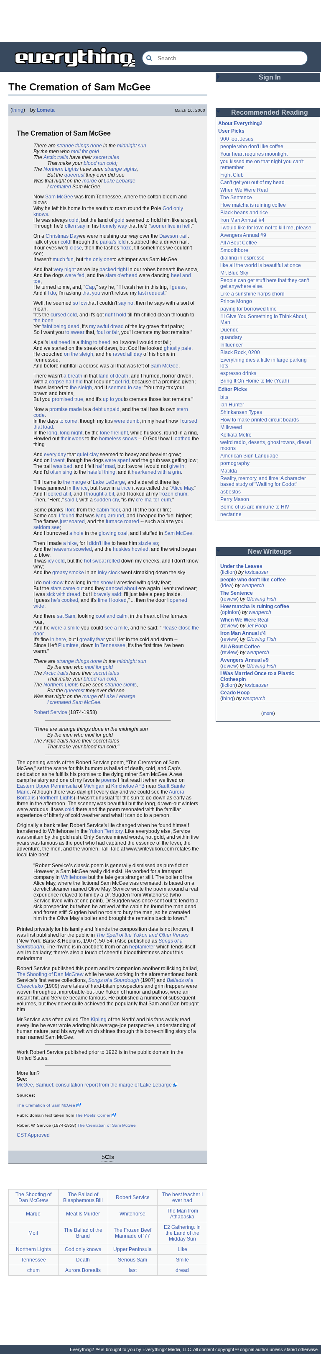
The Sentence (236, 197)
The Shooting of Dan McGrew (50, 974)
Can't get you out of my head (252, 182)
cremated (60, 187)
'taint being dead (60, 326)
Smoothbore (234, 250)
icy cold (56, 561)
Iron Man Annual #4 (242, 220)
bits (224, 397)
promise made (65, 409)
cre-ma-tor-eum (153, 500)
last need (59, 342)
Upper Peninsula (132, 1249)
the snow (102, 583)
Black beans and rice (244, 213)
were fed (74, 275)
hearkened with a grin (156, 472)
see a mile (116, 628)
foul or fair (108, 332)
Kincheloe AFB (128, 786)
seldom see (46, 527)
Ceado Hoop (235, 693)
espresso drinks (238, 373)
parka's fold (113, 242)
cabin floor (108, 510)
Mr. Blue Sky (234, 273)
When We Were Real (244, 190)
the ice (80, 488)
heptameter (142, 947)
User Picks (231, 131)
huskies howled (130, 549)
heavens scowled (72, 549)
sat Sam (66, 616)
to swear (74, 332)
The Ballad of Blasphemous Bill (83, 1197)
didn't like (99, 543)
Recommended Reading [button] (269, 112)
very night (65, 269)
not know (53, 583)
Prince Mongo (236, 301)
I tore (70, 510)
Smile (182, 1260)
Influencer (231, 345)
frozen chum (173, 494)
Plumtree (68, 645)
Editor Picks (232, 389)
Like (182, 1249)
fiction (228, 572)
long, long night (64, 433)
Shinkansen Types (241, 412)
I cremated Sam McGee (73, 702)
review (229, 599)
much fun (63, 259)
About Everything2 (240, 123)
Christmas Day (62, 236)
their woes (72, 439)
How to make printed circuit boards (259, 420)
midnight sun (131, 146)
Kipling (99, 1020)
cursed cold (64, 315)
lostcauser (256, 572)
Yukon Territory (105, 831)
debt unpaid (106, 409)
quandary (231, 337)
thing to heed (95, 342)
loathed (182, 439)
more (268, 713)
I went (57, 460)
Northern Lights (61, 169)
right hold (115, 315)
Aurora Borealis (83, 1270)
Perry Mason (234, 499)
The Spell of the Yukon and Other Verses (142, 935)
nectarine (231, 514)
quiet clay (88, 454)
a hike (70, 543)
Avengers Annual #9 (243, 235)
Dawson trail (173, 236)
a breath (73, 376)
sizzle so (148, 543)
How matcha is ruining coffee (253, 205)
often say (75, 226)
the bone (43, 321)
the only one (98, 259)
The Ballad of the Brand (83, 1233)
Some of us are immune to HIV (254, 507)
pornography (235, 463)
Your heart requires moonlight (254, 154)
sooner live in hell (170, 226)
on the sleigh (78, 354)
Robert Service (50, 712)
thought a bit (100, 494)
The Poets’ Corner (92, 1115)
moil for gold (85, 151)
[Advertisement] (160, 21)
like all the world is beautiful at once (260, 265)
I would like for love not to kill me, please (265, 228)
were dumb (127, 421)
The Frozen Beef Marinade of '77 (132, 1233)
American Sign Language (249, 456)
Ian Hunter (232, 405)
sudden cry (106, 500)
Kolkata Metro (236, 435)
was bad (62, 466)
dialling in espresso (242, 258)
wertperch (253, 585)
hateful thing (101, 472)
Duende (229, 330)
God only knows (83, 1249)
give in (176, 466)
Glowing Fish (261, 599)
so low (80, 303)
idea (227, 585)
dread (182, 1270)
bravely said (107, 594)
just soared (72, 521)
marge (89, 181)
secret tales (106, 157)
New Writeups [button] (270, 551)
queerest (74, 175)
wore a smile (65, 628)
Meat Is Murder (83, 1214)
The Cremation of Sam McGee (46, 1105)
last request (151, 293)
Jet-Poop (257, 626)
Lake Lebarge (119, 181)
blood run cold (100, 163)
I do (52, 293)
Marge (33, 1214)
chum (33, 1270)
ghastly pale (177, 348)
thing (17, 110)
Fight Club (232, 175)
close (76, 248)
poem (107, 780)
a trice (124, 488)
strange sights (121, 169)
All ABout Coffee (238, 243)
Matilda (228, 471)
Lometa (46, 110)
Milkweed (231, 427)
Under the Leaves (241, 566)
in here (58, 639)
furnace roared (122, 521)
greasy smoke (68, 573)
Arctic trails (55, 157)
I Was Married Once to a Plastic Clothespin (258, 676)
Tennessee (33, 1260)
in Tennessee (110, 645)
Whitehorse (74, 877)
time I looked (112, 600)
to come (68, 421)
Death (83, 1260)
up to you (113, 399)
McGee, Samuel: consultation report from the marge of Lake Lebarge (94, 1085)
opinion (230, 612)
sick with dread (63, 594)
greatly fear (92, 639)
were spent (117, 460)
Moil (33, 1233)
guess (179, 287)
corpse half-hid (66, 382)
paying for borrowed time (248, 309)
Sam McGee (59, 197)
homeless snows (118, 439)
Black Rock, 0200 (240, 352)
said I (71, 500)
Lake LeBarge (109, 482)
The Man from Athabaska (182, 1214)
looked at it (58, 494)
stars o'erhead (121, 275)
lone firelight (114, 433)
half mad (105, 466)
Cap (90, 287)
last (133, 1270)
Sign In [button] (270, 77)
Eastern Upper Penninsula (47, 786)
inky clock (109, 573)
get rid (122, 382)
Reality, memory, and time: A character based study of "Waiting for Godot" (263, 481)
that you (91, 293)
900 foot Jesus (236, 139)
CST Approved (33, 1135)
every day (55, 454)
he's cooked (64, 600)
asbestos (230, 492)
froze (126, 248)
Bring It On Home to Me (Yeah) (254, 381)
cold (74, 220)
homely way (113, 226)
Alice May (182, 488)
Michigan (94, 786)
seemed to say (124, 388)
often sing (61, 472)
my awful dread (106, 326)
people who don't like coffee (251, 146)
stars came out (67, 588)
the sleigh (81, 388)
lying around (110, 516)
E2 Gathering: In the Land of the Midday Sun (182, 1233)
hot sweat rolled (102, 561)
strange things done (79, 146)
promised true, (68, 399)
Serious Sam (132, 1260)
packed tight (113, 269)
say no (125, 303)
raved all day (127, 354)
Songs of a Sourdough (113, 980)
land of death (113, 376)
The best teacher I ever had (182, 1197)
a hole (76, 533)
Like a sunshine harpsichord (252, 294)
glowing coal (113, 533)
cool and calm (111, 616)
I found (66, 516)
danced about (121, 588)
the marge (74, 482)
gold (120, 220)
